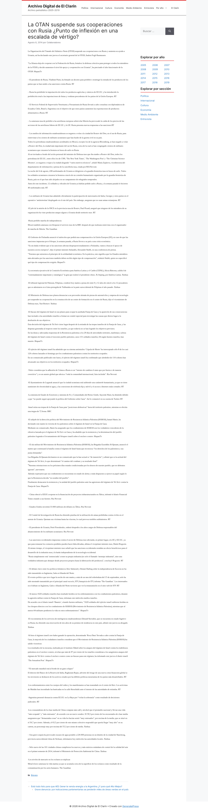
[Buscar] (169, 31)
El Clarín (175, 8)
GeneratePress (130, 806)
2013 (166, 73)
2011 (143, 73)
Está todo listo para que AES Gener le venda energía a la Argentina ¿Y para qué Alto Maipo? (76, 786)
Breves (34, 775)
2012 (154, 73)
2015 (154, 78)
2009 (155, 69)
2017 (143, 82)
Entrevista (149, 8)
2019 (166, 82)
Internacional (97, 8)
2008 (143, 69)
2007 (167, 65)
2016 (166, 78)
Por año (160, 8)
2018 (154, 82)
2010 (166, 69)
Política (84, 8)
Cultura (108, 8)
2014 (143, 78)
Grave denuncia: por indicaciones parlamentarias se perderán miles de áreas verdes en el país (81, 789)
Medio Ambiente (134, 8)
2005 (143, 65)
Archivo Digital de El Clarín (52, 6)
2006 (155, 65)
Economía (119, 8)
